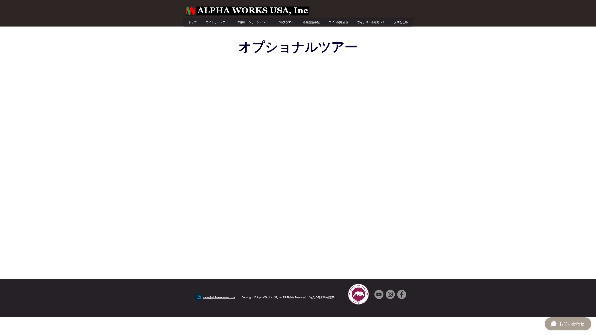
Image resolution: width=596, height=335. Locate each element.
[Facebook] (401, 294)
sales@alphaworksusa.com (219, 297)
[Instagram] (390, 294)
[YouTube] (378, 294)
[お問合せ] (199, 297)
